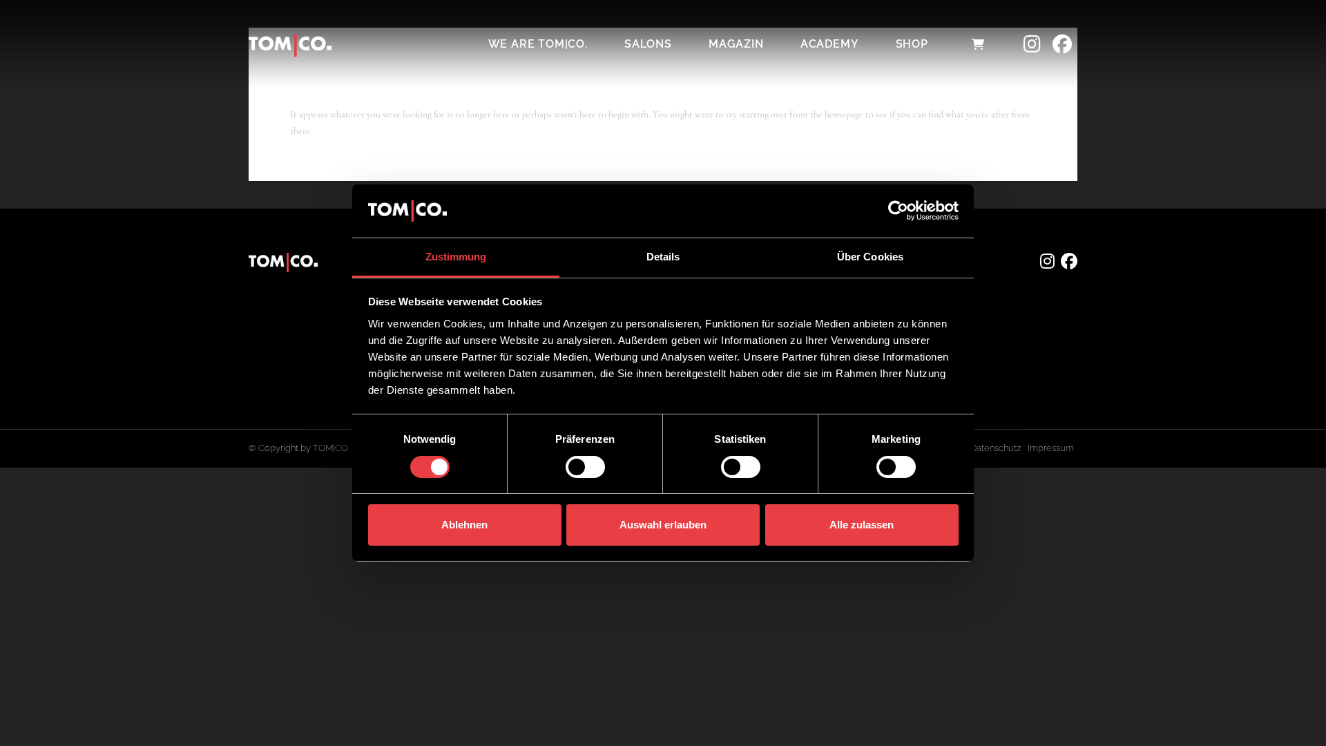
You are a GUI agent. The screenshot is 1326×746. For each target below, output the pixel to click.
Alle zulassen (861, 524)
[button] (978, 44)
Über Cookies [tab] (870, 256)
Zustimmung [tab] (456, 256)
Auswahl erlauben (663, 524)
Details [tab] (663, 256)
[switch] (585, 467)
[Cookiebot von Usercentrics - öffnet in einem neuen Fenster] (898, 210)
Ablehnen (464, 524)
